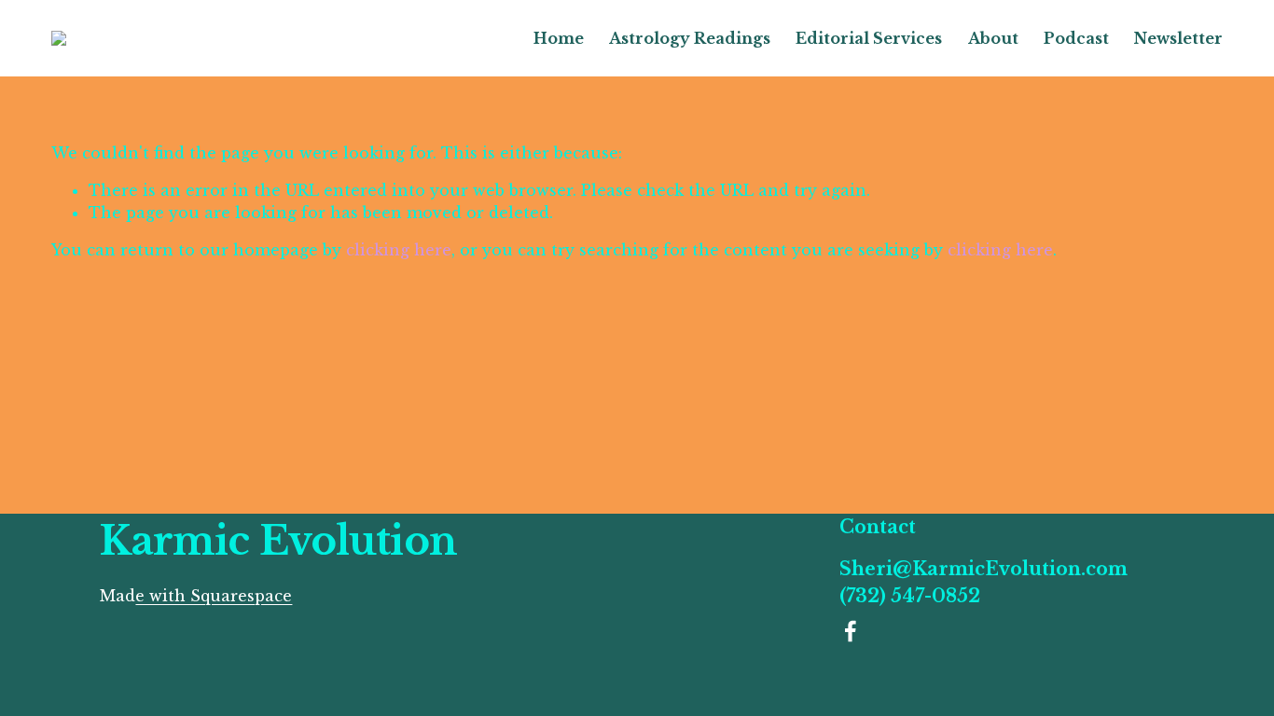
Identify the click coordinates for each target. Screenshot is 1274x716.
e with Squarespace (213, 595)
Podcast (1076, 38)
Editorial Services (869, 38)
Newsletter (1178, 38)
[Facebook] (850, 631)
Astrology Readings (689, 38)
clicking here (398, 250)
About (993, 38)
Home (558, 38)
